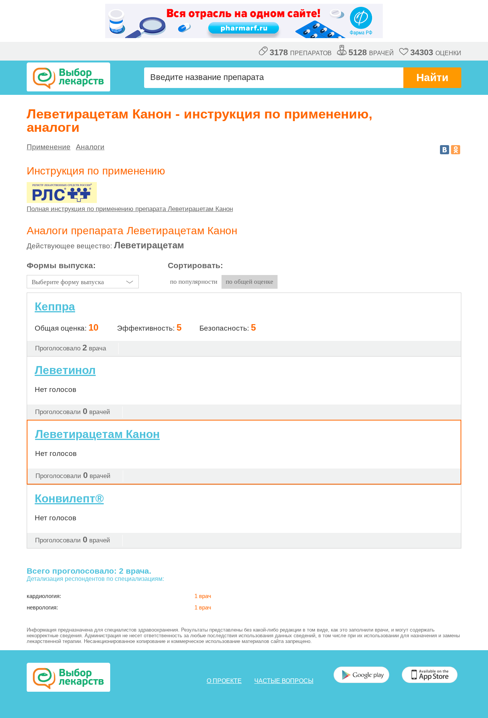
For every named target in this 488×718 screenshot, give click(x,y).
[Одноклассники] (455, 149)
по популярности (193, 281)
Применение (49, 147)
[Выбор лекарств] (68, 76)
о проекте (224, 681)
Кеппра (55, 306)
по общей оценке (249, 281)
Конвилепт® (69, 498)
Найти (432, 77)
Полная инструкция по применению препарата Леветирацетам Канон (130, 209)
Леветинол (65, 370)
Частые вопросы (283, 681)
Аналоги (90, 147)
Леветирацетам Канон (97, 434)
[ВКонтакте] (444, 149)
